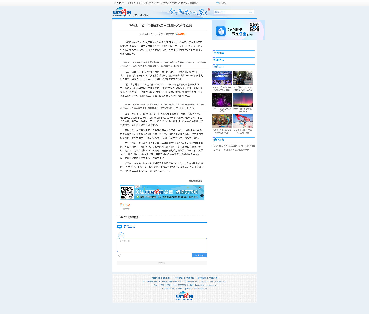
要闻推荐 (218, 53)
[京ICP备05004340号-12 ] (192, 282)
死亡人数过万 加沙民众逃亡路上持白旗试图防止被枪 (242, 90)
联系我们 (167, 278)
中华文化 (141, 3)
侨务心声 (167, 3)
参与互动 (181, 34)
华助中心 (176, 3)
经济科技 (158, 3)
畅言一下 (199, 255)
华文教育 (149, 3)
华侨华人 (132, 3)
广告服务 (179, 278)
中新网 (128, 42)
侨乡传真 (185, 3)
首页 (135, 15)
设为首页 (223, 3)
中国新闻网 (169, 34)
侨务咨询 (218, 139)
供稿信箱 (190, 278)
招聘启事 (213, 278)
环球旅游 (194, 3)
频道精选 (218, 60)
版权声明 (202, 278)
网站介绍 (156, 278)
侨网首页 (119, 3)
